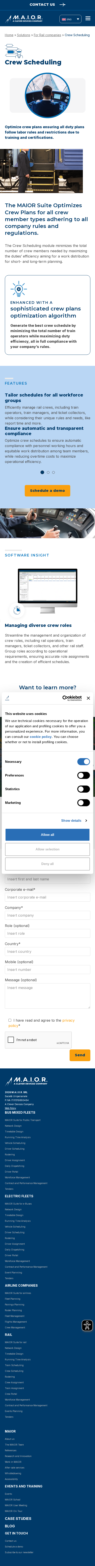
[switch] (78, 775)
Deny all (47, 864)
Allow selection (48, 849)
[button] (88, 18)
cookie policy (41, 736)
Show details (71, 820)
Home (9, 35)
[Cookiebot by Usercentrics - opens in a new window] (62, 698)
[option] (47, 428)
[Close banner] (88, 698)
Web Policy (10, 1108)
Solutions (23, 35)
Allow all (47, 834)
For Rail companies (47, 35)
